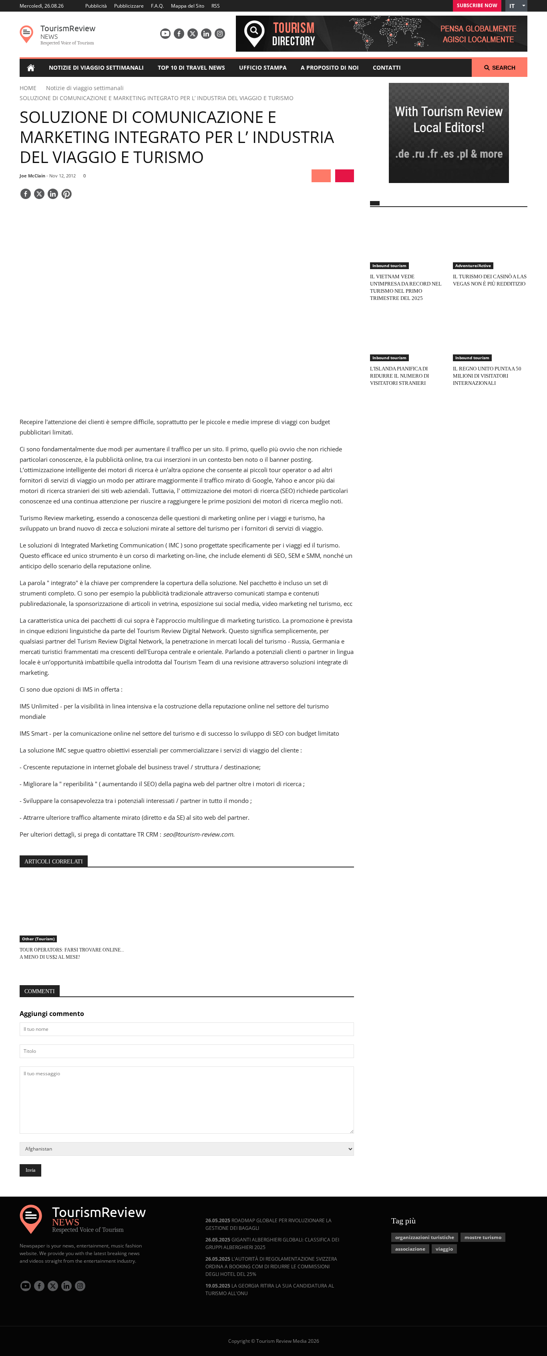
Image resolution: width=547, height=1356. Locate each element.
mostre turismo (483, 1237)
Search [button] (503, 67)
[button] (516, 6)
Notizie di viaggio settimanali (96, 67)
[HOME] (31, 67)
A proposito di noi (330, 67)
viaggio (444, 1248)
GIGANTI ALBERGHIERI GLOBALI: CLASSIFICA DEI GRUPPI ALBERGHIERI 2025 (272, 1243)
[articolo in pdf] (344, 175)
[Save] (66, 195)
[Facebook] (179, 33)
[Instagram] (220, 33)
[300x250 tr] (449, 134)
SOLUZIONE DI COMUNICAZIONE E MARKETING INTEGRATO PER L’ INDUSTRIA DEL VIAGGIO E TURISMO (157, 98)
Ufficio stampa (263, 67)
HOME (28, 88)
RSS (215, 5)
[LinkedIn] (206, 33)
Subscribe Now (477, 5)
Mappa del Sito (187, 5)
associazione (410, 1248)
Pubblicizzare (129, 5)
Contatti (387, 67)
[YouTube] (165, 33)
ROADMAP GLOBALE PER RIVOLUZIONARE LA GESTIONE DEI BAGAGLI (268, 1224)
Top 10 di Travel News (191, 67)
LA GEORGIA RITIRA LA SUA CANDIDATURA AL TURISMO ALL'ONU (269, 1289)
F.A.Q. (157, 5)
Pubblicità (96, 5)
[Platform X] (192, 33)
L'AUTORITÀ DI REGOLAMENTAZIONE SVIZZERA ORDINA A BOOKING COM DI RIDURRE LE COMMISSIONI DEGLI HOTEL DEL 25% (271, 1266)
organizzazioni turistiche (424, 1237)
